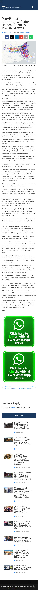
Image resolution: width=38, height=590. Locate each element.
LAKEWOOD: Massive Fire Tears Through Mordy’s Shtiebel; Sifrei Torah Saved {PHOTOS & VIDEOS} (22, 476)
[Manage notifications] (33, 586)
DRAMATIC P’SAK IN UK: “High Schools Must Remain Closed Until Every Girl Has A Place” (22, 525)
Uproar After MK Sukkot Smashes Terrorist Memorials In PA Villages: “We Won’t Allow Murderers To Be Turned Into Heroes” (23, 493)
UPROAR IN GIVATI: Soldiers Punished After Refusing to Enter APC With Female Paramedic (22, 425)
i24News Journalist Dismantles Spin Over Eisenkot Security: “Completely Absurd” (22, 539)
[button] (1, 1)
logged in (14, 407)
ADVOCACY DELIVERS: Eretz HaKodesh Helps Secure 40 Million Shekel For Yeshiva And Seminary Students (21, 459)
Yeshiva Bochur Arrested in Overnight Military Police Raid (22, 567)
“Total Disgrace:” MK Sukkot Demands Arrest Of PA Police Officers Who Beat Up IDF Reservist (22, 553)
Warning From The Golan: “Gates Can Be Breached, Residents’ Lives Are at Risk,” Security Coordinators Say (22, 441)
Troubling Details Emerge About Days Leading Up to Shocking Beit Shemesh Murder (22, 509)
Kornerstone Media (14, 588)
